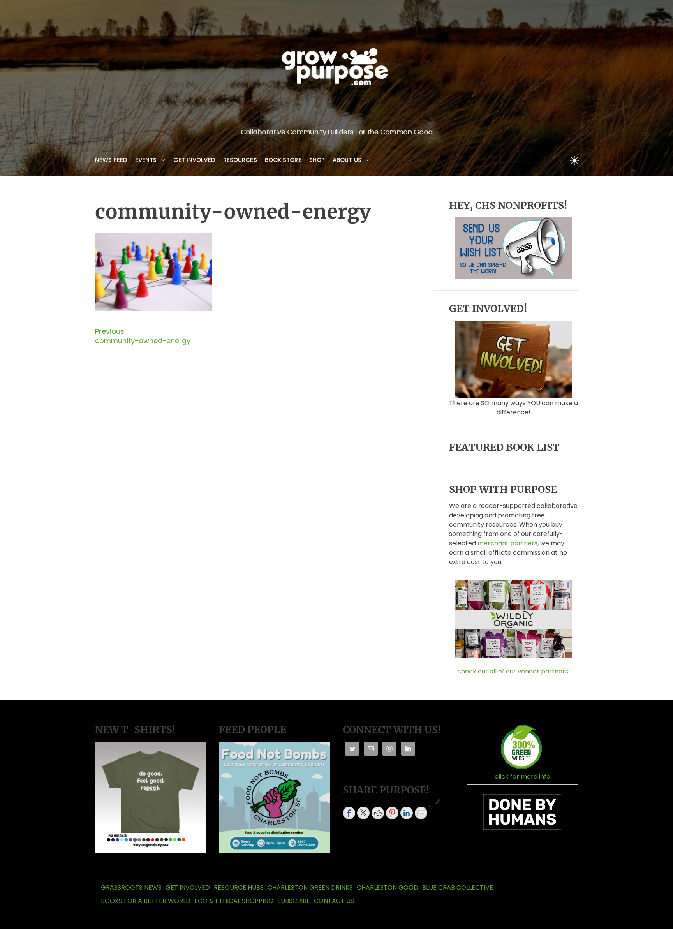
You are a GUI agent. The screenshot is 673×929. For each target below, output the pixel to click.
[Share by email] (421, 813)
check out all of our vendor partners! (513, 671)
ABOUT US (347, 160)
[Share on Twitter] (363, 813)
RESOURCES (240, 160)
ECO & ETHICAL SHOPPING (233, 900)
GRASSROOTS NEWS (131, 887)
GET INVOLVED (194, 160)
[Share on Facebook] (349, 813)
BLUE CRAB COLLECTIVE (457, 887)
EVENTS (146, 160)
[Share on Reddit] (378, 813)
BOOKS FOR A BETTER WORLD (145, 900)
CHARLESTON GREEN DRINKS (310, 887)
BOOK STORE (283, 160)
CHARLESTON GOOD (387, 887)
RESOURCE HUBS (239, 887)
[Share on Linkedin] (406, 813)
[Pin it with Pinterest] (392, 813)
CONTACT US (334, 900)
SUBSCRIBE (293, 900)
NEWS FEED (111, 160)
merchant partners (507, 543)
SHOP (317, 160)
